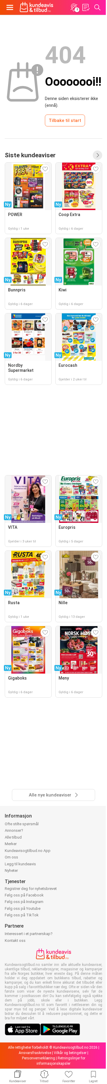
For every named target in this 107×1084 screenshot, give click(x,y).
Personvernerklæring (38, 1058)
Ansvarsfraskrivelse (35, 1053)
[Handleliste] (85, 7)
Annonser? (14, 830)
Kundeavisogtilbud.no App (28, 850)
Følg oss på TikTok (22, 915)
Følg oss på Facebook (24, 895)
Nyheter (11, 870)
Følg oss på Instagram (24, 901)
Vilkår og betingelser (70, 1053)
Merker (11, 844)
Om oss (11, 857)
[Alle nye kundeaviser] (97, 155)
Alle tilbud (13, 837)
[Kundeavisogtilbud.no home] (36, 7)
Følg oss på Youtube (22, 908)
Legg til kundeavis (20, 864)
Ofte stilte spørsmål (22, 824)
